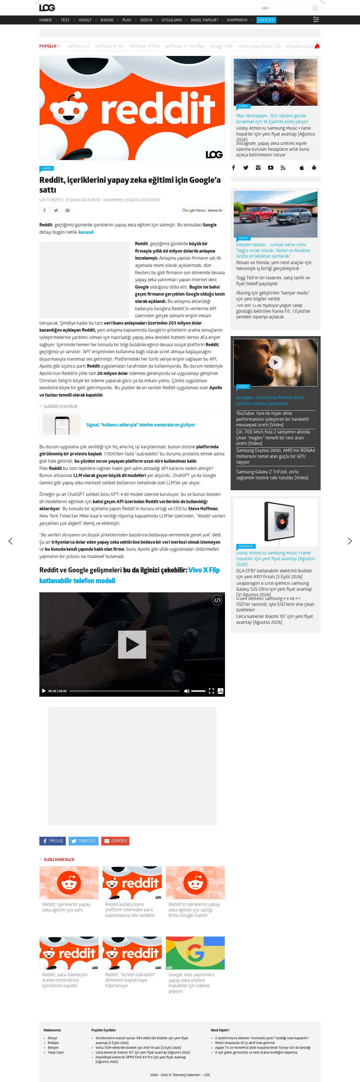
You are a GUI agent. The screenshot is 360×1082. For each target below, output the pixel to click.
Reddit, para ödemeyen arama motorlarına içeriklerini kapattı (64, 980)
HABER (45, 20)
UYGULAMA (171, 20)
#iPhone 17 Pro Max (185, 46)
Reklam (53, 1043)
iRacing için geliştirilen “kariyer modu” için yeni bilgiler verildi (272, 296)
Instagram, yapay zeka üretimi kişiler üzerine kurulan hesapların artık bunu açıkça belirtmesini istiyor (272, 149)
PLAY (126, 20)
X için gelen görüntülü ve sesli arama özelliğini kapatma (256, 1052)
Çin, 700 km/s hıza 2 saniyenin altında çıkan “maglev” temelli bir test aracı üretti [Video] (273, 438)
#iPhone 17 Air (109, 46)
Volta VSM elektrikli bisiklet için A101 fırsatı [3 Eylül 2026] (138, 1048)
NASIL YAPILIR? (204, 20)
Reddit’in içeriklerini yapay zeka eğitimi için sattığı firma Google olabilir (194, 910)
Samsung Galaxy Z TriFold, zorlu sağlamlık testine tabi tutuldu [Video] (272, 475)
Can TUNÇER (50, 200)
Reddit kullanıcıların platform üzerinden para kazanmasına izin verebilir (130, 910)
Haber (46, 168)
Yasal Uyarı (56, 1052)
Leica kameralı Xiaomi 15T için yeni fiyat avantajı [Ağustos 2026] (274, 620)
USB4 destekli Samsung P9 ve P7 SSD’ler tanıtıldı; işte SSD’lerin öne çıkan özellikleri (275, 605)
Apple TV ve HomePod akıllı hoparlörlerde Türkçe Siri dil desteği (262, 1048)
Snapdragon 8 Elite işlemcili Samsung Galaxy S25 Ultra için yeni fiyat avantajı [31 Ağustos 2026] (274, 589)
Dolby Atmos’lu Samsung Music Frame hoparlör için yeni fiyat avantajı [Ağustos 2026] (275, 134)
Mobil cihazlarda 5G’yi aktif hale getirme (245, 1043)
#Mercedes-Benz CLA (259, 46)
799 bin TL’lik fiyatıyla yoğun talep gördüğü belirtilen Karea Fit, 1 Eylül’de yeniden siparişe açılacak (273, 311)
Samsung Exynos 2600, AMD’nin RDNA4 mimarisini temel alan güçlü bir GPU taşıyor (275, 457)
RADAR (107, 20)
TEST (65, 20)
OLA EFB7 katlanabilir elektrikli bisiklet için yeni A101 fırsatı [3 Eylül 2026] (274, 574)
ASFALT (85, 20)
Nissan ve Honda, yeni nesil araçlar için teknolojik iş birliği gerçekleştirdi (274, 266)
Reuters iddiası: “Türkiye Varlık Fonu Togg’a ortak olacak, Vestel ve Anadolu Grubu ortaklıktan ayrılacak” (273, 251)
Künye (52, 1038)
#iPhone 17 (79, 46)
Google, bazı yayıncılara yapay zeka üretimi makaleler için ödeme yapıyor (191, 983)
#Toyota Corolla (301, 46)
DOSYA (146, 20)
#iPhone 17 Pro (145, 46)
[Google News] (202, 211)
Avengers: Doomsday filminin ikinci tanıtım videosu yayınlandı (270, 401)
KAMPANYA (237, 20)
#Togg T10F (221, 46)
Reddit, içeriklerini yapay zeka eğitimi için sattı (66, 907)
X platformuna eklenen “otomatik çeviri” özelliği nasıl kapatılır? (262, 1038)
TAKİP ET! (266, 20)
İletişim (53, 1048)
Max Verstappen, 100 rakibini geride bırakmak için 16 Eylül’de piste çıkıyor (272, 119)
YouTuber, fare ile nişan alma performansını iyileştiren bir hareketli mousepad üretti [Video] (272, 419)
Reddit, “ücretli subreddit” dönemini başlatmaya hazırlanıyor (130, 980)
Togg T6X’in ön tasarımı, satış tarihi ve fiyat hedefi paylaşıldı (273, 281)
